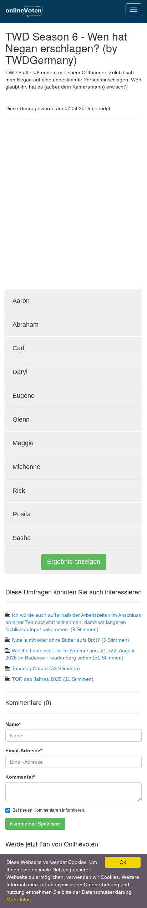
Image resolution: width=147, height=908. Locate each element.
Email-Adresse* (23, 750)
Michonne (26, 466)
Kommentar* (20, 777)
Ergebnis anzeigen (73, 561)
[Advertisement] (73, 200)
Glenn (21, 419)
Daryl (19, 371)
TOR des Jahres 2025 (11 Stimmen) (52, 679)
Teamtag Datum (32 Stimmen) (46, 668)
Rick (18, 490)
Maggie (23, 443)
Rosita (21, 514)
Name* (13, 724)
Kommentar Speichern (35, 824)
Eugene (23, 395)
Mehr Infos (18, 899)
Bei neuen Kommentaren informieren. (48, 810)
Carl (18, 348)
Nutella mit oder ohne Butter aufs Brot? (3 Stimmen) (70, 640)
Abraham (25, 324)
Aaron (21, 300)
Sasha (21, 537)
